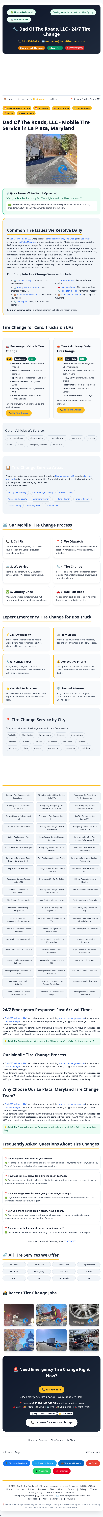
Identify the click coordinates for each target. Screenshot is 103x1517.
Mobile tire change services (72, 1018)
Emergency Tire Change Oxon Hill (51, 817)
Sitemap (70, 1492)
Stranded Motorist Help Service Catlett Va (51, 796)
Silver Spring (27, 735)
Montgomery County (17, 492)
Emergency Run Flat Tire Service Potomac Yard (84, 838)
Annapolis (67, 741)
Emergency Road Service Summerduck (84, 993)
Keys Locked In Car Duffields (51, 879)
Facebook (32, 1498)
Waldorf (38, 741)
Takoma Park (54, 748)
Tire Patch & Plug (69, 290)
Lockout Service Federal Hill (18, 826)
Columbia (12, 748)
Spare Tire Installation (71, 294)
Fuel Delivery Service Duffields (85, 929)
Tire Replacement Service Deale (51, 858)
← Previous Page (11, 1452)
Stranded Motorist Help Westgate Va (18, 909)
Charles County (82, 499)
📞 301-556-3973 (51, 1389)
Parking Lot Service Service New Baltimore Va (18, 993)
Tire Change (14, 1264)
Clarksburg (85, 748)
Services (21, 99)
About (61, 1489)
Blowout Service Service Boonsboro (51, 951)
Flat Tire (64, 1271)
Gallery (83, 1489)
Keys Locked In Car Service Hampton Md (84, 951)
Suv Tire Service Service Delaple (18, 847)
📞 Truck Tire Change (70, 409)
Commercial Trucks (57, 438)
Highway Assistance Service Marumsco (18, 807)
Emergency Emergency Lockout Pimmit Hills (84, 859)
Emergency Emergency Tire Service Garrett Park (51, 982)
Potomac (12, 741)
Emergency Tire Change (28, 287)
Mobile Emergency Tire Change (62, 238)
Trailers (91, 438)
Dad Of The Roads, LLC (20, 238)
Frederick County (62, 499)
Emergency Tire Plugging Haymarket (51, 909)
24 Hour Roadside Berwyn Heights (85, 880)
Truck (14, 1278)
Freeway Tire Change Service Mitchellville (51, 828)
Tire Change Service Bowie (18, 900)
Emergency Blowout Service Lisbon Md (18, 880)
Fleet (89, 1278)
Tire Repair (22, 301)
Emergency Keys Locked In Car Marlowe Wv (51, 940)
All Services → (93, 1452)
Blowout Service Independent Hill (18, 817)
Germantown (77, 735)
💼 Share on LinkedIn (71, 1463)
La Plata (53, 99)
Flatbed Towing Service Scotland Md (51, 930)
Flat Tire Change (24, 280)
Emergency (39, 1271)
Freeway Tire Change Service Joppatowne (18, 796)
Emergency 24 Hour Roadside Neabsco (51, 849)
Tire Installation (68, 287)
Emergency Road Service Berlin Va (51, 919)
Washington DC (34, 505)
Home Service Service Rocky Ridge (51, 993)
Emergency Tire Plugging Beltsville (18, 982)
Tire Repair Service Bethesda (85, 900)
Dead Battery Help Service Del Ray (84, 909)
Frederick (82, 741)
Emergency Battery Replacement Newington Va (18, 919)
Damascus (70, 748)
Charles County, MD (64, 476)
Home (31, 1440)
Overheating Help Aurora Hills (18, 939)
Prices (31, 1489)
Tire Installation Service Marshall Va (18, 891)
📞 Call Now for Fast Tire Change (51, 1422)
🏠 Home (8, 99)
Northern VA (52, 505)
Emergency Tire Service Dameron (85, 940)
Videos (93, 1489)
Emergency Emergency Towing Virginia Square (85, 919)
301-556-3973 (30, 41)
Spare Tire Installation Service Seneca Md (18, 930)
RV (39, 1278)
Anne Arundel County (17, 499)
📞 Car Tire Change (18, 413)
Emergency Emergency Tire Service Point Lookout (51, 807)
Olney (25, 748)
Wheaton (38, 748)
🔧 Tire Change (37, 99)
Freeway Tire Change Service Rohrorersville (51, 891)
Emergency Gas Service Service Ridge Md (51, 870)
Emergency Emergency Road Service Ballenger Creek (18, 859)
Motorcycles (76, 438)
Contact (71, 1489)
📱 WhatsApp (42, 1471)
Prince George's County (42, 492)
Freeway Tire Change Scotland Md (51, 961)
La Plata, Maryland (27, 242)
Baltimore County (41, 499)
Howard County (66, 492)
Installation (64, 1264)
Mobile (89, 1271)
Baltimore (52, 741)
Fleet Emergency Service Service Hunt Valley (84, 807)
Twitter (45, 1498)
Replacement (89, 1264)
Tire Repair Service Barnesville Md (84, 870)
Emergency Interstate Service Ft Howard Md (51, 972)
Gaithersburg (45, 735)
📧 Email (93, 1463)
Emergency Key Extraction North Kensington (85, 796)
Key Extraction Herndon (18, 868)
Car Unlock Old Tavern (84, 960)
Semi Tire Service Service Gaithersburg (84, 849)
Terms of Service (54, 1492)
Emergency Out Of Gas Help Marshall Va (85, 828)
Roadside (14, 1271)
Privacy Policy (35, 1492)
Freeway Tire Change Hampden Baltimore (18, 961)
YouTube (71, 1498)
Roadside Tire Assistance (28, 294)
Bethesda (61, 735)
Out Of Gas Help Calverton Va (84, 970)
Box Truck (85, 238)
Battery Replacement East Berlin (18, 838)
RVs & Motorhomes (15, 438)
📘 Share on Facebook (16, 1463)
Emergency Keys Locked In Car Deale (18, 972)
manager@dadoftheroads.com (65, 41)
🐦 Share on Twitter (44, 1463)
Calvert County (14, 505)
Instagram (57, 1498)
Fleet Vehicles (36, 438)
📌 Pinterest (62, 1471)
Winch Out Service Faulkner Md (18, 949)
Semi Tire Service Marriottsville (85, 889)
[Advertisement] (51, 74)
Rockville (12, 735)
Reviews (42, 1489)
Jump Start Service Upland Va (51, 900)
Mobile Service (67, 280)
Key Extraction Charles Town (85, 981)
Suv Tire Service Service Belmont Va (85, 817)
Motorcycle (64, 1278)
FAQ (52, 1489)
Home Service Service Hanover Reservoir (52, 838)
